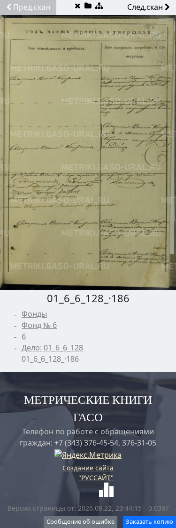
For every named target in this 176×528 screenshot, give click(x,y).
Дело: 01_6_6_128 (52, 347)
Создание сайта (88, 467)
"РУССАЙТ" (96, 477)
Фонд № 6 (39, 325)
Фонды (34, 314)
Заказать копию (149, 521)
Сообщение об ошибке (80, 521)
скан (31, 7)
